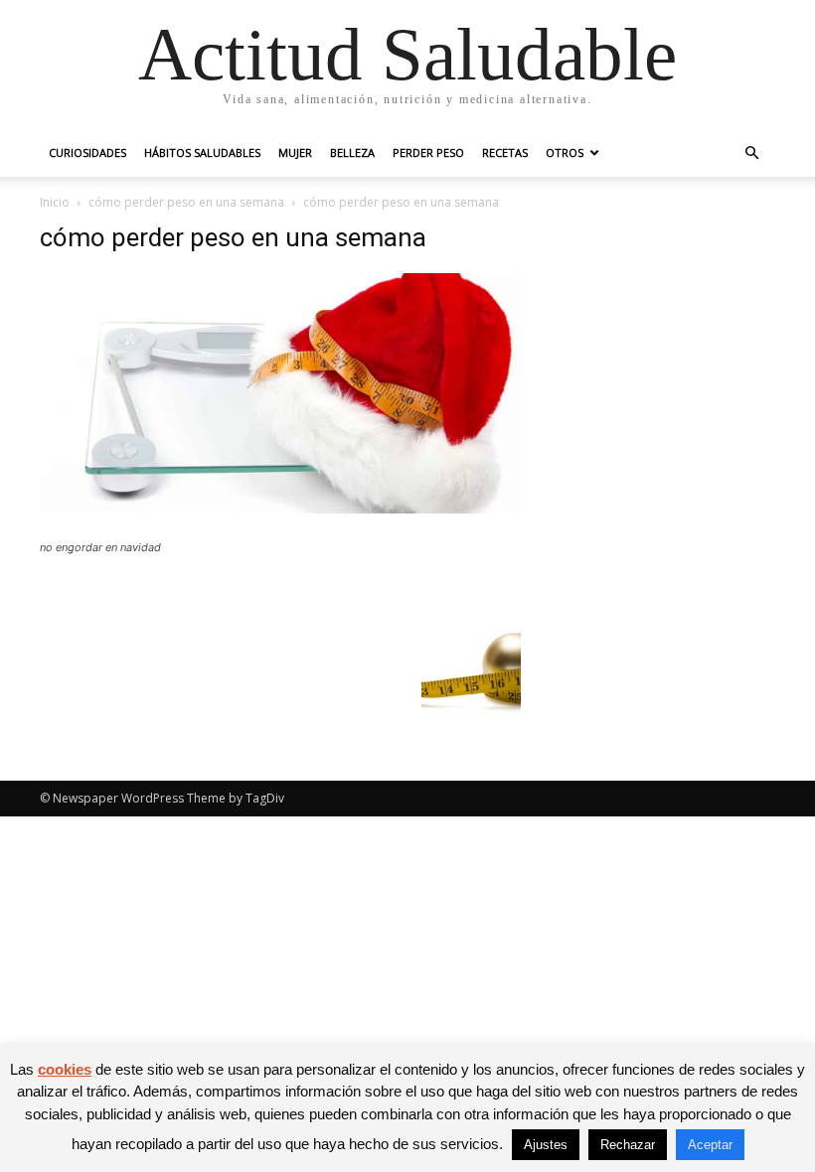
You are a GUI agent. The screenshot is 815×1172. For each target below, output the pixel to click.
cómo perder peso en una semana (186, 202)
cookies (64, 1069)
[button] (751, 153)
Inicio (55, 202)
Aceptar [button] (710, 1144)
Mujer (295, 152)
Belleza (352, 152)
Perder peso (428, 152)
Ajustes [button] (546, 1144)
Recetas (505, 152)
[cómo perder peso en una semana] (280, 508)
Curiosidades (87, 152)
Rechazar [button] (627, 1144)
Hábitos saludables (202, 152)
